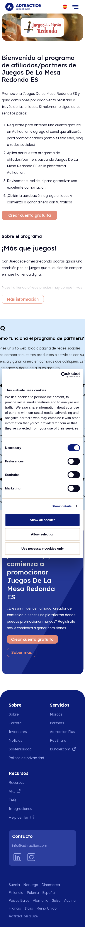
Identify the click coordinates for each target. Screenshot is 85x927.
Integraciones (20, 808)
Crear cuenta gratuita (29, 215)
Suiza (56, 900)
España (48, 892)
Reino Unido (47, 908)
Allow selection (42, 534)
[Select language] (65, 6)
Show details (61, 506)
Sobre (14, 714)
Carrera (15, 723)
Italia (29, 908)
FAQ (12, 800)
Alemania (40, 900)
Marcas (56, 714)
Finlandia (16, 892)
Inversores (18, 731)
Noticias (15, 740)
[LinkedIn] (17, 857)
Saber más (21, 652)
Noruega (30, 885)
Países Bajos (19, 900)
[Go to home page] (23, 7)
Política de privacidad (26, 758)
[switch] (74, 461)
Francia (15, 908)
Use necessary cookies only (42, 548)
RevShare (58, 740)
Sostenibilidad (20, 749)
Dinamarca (51, 885)
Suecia (14, 885)
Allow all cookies (42, 520)
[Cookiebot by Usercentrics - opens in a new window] (61, 375)
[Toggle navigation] (75, 6)
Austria (70, 900)
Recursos (16, 782)
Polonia (33, 892)
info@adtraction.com (29, 845)
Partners (57, 723)
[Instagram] (31, 857)
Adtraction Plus (62, 731)
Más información (23, 299)
